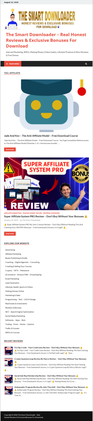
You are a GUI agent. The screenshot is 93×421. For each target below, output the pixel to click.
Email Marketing (12, 279)
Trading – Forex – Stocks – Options (19, 324)
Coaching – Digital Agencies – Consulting (22, 262)
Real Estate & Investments (16, 303)
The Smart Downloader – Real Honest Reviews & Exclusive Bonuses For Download (46, 40)
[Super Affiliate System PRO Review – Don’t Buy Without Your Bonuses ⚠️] (46, 184)
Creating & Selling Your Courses (18, 266)
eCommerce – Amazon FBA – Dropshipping (23, 274)
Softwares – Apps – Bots (15, 320)
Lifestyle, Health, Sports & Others (19, 287)
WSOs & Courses (12, 332)
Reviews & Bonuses (51, 213)
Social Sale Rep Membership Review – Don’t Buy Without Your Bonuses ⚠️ (46, 376)
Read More (9, 149)
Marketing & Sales (12, 295)
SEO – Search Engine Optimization (19, 312)
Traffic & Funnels (12, 328)
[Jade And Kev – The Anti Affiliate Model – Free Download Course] (46, 106)
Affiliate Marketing (12, 213)
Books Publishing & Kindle (16, 258)
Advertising (10, 250)
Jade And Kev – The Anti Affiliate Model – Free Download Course (41, 135)
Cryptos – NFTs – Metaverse (17, 270)
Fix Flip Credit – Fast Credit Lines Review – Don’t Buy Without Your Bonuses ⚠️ (48, 347)
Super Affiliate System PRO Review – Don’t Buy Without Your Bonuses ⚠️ (45, 216)
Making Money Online (32, 213)
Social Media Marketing (15, 316)
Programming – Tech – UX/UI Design (20, 299)
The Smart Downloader (31, 220)
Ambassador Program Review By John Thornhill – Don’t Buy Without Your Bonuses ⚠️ (51, 387)
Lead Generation (12, 283)
